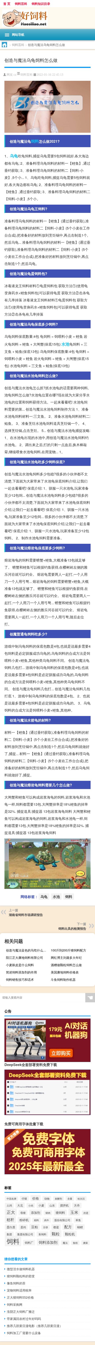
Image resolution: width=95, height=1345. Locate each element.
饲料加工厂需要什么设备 (24, 1333)
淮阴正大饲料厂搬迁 (21, 1311)
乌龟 (14, 156)
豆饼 (45, 1227)
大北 (20, 1205)
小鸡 (30, 1205)
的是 (86, 1212)
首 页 (6, 3)
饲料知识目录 (41, 3)
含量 (69, 1198)
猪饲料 (60, 1212)
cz (15, 74)
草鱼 (78, 1220)
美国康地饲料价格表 (65, 972)
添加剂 (35, 1212)
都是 (56, 1227)
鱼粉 (75, 1242)
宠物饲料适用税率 (19, 1290)
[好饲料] (47, 18)
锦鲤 (80, 1227)
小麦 (41, 1205)
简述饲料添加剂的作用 (21, 972)
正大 (11, 1212)
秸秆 (10, 1219)
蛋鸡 (23, 1227)
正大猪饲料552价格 (20, 1297)
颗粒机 (70, 1234)
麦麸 (85, 1242)
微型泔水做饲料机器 (21, 1269)
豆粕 (34, 1226)
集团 (9, 1234)
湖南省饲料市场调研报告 (26, 914)
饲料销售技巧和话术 (20, 979)
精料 (36, 1220)
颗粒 (56, 1233)
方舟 (77, 1205)
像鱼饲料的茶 (16, 1283)
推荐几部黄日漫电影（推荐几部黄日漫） (35, 1325)
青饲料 (42, 1234)
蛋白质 (11, 1227)
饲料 (35, 141)
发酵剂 (58, 1198)
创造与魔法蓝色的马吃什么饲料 (27, 950)
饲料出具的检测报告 (72, 928)
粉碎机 (24, 1220)
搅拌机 (64, 1205)
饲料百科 (21, 3)
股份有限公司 (62, 1220)
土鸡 (9, 1205)
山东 (52, 1205)
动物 (46, 1198)
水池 (65, 344)
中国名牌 (11, 1198)
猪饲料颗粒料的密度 (21, 1276)
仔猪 (24, 1198)
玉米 (74, 1212)
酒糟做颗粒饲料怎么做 (66, 965)
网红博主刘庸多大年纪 (66, 957)
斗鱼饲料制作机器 (63, 979)
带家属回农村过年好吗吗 (24, 1318)
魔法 (65, 1242)
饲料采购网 (14, 1304)
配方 (68, 1226)
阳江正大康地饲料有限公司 (24, 957)
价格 (35, 1198)
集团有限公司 (25, 1234)
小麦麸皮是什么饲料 (20, 965)
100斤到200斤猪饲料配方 (68, 950)
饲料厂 (29, 1242)
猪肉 (48, 1212)
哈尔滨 (81, 1198)
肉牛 (46, 1220)
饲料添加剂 (48, 1242)
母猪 (23, 1212)
